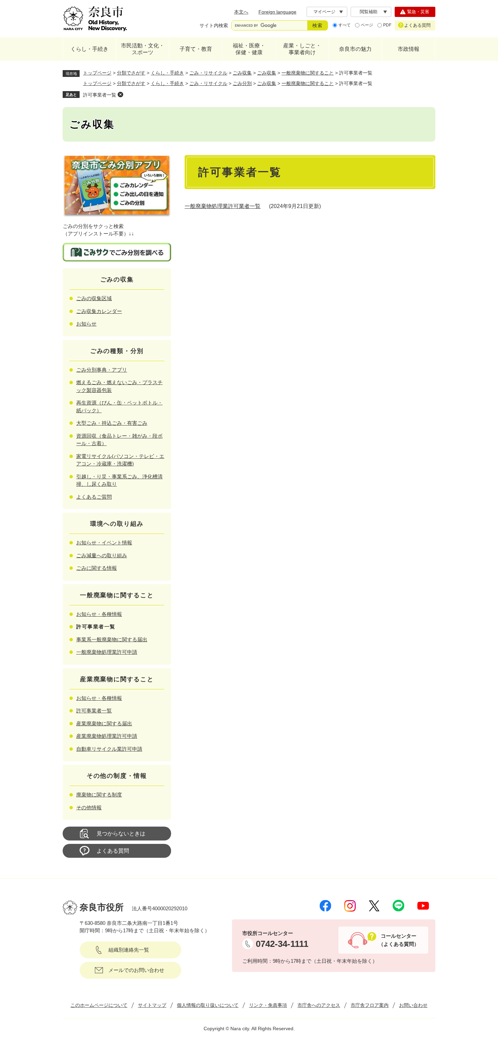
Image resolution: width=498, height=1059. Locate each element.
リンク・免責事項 (268, 1005)
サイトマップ (152, 1005)
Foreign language (277, 12)
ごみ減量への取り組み (101, 555)
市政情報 (408, 49)
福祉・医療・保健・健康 (249, 49)
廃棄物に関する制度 (99, 794)
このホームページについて (98, 1005)
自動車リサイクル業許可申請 (109, 749)
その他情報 (89, 807)
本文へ (241, 12)
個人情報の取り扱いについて (207, 1005)
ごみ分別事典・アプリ (101, 370)
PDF (387, 25)
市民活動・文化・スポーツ (142, 49)
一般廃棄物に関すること (308, 73)
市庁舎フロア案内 (370, 1005)
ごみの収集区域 (94, 298)
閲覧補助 (368, 11)
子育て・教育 (196, 49)
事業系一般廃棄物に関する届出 (111, 639)
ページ (367, 25)
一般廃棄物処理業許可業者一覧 (223, 206)
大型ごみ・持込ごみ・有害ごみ (111, 423)
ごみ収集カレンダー (99, 311)
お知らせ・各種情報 (99, 614)
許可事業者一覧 (99, 95)
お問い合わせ (413, 1005)
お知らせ (86, 324)
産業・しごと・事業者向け (302, 49)
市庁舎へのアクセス (318, 1005)
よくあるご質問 (94, 497)
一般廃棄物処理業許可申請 (106, 652)
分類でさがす (131, 73)
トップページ (97, 73)
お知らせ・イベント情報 (104, 542)
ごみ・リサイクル (208, 73)
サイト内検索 (214, 25)
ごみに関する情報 (96, 568)
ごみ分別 (242, 83)
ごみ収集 (242, 73)
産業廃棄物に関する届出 (104, 723)
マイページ (324, 11)
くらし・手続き (89, 49)
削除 (120, 94)
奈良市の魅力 (355, 49)
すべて (344, 25)
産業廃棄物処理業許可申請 (106, 736)
